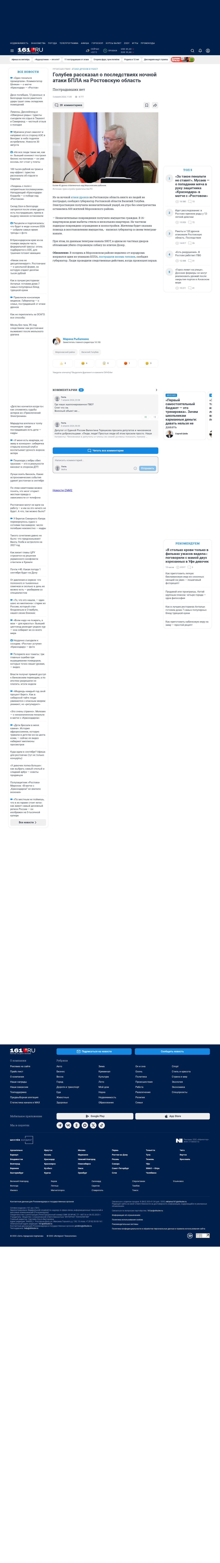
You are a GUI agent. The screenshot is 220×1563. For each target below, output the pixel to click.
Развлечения (142, 1092)
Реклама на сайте (20, 1066)
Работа (139, 1087)
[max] (85, 1125)
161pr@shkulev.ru (155, 1211)
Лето (101, 1081)
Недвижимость (19, 43)
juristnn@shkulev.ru (83, 1226)
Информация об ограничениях (126, 1215)
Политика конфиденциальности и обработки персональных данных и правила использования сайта (158, 1229)
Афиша (85, 43)
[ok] (76, 1125)
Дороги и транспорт (68, 1087)
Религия (140, 1097)
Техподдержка (18, 1092)
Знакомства (38, 43)
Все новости (28, 72)
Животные (63, 1097)
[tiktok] (101, 1125)
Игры (135, 43)
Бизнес (61, 1071)
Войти (64, 469)
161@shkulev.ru (45, 1224)
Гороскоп (97, 43)
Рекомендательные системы (125, 1224)
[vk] (68, 1125)
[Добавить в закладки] (146, 105)
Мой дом (104, 1087)
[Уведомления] (200, 50)
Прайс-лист (16, 1071)
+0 (145, 417)
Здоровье (62, 1102)
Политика (141, 1076)
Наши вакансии (19, 1087)
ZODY (126, 43)
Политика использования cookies (127, 1220)
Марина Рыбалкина (76, 339)
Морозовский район (65, 352)
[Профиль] (208, 50)
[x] (93, 1125)
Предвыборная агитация (24, 1097)
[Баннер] (183, 59)
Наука (102, 1092)
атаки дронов (80, 197)
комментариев (71, 105)
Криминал (104, 1071)
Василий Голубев (89, 352)
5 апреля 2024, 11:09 (62, 97)
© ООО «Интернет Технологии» (62, 1236)
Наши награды (18, 1081)
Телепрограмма (69, 43)
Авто (59, 1066)
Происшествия (144, 1081)
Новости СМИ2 (62, 490)
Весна (60, 1076)
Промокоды (148, 43)
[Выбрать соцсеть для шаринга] (155, 105)
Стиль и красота (181, 1071)
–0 (154, 417)
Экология (177, 1081)
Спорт (175, 1066)
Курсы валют (113, 43)
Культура (104, 1076)
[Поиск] (192, 50)
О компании (17, 1076)
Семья (139, 1102)
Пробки (110, 50)
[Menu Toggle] (12, 50)
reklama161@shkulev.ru (176, 1201)
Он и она (140, 1066)
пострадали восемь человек (117, 256)
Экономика (178, 1087)
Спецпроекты (179, 1092)
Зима (102, 1066)
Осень (138, 1071)
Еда (59, 1092)
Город (60, 1081)
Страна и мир (179, 1076)
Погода (52, 43)
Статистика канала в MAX (25, 1102)
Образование (106, 1102)
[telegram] (60, 1125)
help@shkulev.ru (31, 1228)
